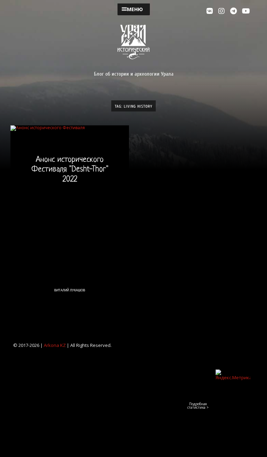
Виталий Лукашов (69, 290)
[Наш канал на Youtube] (246, 11)
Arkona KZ (55, 345)
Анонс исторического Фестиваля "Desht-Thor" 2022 (69, 170)
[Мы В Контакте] (211, 11)
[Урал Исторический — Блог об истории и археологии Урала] (133, 42)
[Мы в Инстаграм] (222, 11)
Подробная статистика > (198, 405)
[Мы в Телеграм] (234, 11)
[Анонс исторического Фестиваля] (69, 214)
